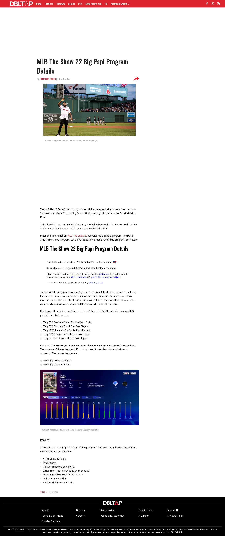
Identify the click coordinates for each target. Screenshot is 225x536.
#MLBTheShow (77, 277)
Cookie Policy (146, 509)
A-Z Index (144, 515)
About (45, 509)
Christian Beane (48, 79)
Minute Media (19, 529)
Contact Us (173, 509)
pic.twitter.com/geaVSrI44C (105, 277)
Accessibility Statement (112, 515)
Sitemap (81, 509)
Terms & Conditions (52, 515)
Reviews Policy (175, 515)
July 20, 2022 (96, 282)
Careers (80, 515)
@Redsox (104, 274)
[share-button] (136, 79)
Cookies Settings (51, 521)
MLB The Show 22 (77, 235)
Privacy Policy (106, 509)
